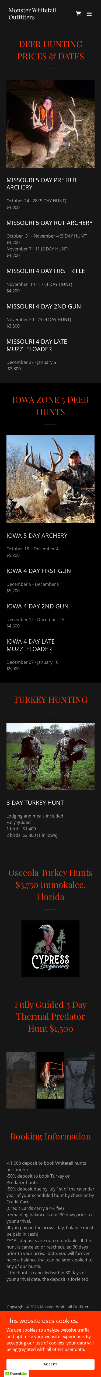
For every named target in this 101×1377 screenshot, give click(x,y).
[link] (37, 18)
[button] (89, 13)
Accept (50, 1364)
